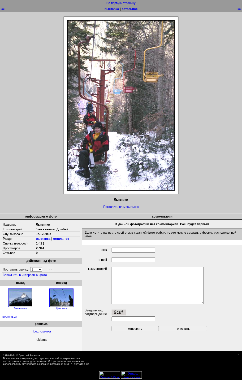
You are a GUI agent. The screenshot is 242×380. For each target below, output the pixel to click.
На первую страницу (121, 3)
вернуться (9, 316)
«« (2, 9)
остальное (130, 9)
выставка (111, 9)
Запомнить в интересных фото (25, 275)
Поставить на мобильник (121, 207)
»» (239, 9)
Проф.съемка (41, 331)
